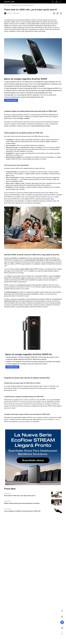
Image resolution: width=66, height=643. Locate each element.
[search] (53, 1)
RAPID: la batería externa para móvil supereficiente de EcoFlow (22, 503)
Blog (9, 5)
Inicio (5, 5)
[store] (56, 1)
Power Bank (7, 493)
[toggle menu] (60, 1)
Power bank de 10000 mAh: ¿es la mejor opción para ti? (19, 495)
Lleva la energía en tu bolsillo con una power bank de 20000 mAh (22, 511)
